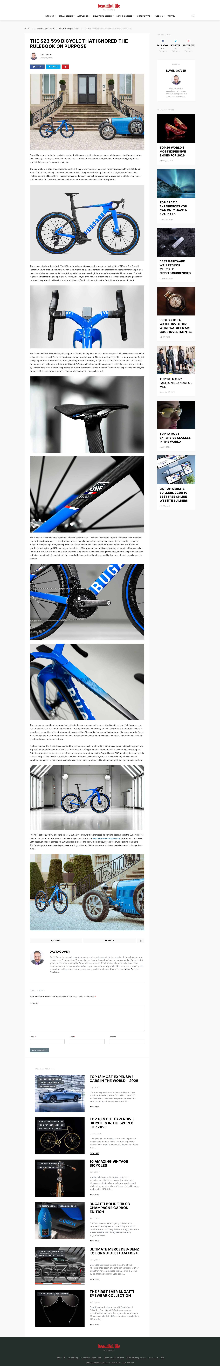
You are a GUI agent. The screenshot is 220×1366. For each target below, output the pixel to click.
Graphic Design (124, 16)
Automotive (143, 16)
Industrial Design (47, 1206)
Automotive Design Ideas (51, 1083)
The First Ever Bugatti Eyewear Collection (112, 1294)
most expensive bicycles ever (107, 838)
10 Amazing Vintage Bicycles (109, 1163)
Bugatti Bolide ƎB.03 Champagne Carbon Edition (110, 1208)
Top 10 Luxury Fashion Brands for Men (176, 382)
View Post (94, 1107)
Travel (171, 16)
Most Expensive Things (50, 1079)
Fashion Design (46, 1294)
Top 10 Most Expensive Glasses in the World (175, 437)
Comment (34, 1003)
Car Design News (47, 1086)
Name (33, 1037)
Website (113, 1037)
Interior (49, 16)
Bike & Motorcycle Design (51, 1125)
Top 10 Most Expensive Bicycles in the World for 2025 (112, 1123)
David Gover (45, 54)
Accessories (62, 1294)
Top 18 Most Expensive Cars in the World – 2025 (114, 1079)
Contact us (153, 1358)
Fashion (159, 16)
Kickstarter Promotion (91, 1358)
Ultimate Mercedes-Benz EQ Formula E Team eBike (114, 1251)
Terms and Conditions (114, 1358)
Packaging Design (67, 1206)
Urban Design (66, 16)
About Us (61, 1358)
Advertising (72, 1358)
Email (72, 1037)
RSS (162, 1358)
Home (27, 28)
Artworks (82, 16)
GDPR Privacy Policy (136, 1358)
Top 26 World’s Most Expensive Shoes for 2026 (173, 151)
